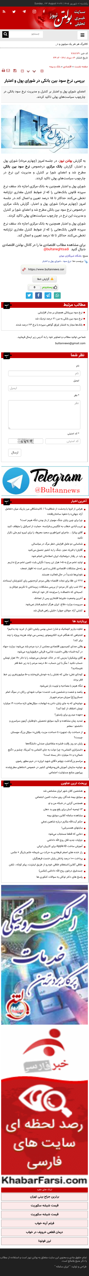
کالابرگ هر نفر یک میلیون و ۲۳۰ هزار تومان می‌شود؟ (60, 44)
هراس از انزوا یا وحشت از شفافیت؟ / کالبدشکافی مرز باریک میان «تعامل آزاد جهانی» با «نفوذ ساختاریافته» (44, 511)
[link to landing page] (66, 18)
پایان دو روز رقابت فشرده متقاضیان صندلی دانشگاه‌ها (54, 744)
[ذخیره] (14, 70)
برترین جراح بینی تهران (44, 1196)
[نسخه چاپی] (3, 70)
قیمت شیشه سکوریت (44, 1205)
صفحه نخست (81, 67)
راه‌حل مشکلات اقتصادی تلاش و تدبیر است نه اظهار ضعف (51, 568)
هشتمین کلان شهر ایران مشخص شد (63, 791)
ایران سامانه (62, 1267)
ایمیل (76, 381)
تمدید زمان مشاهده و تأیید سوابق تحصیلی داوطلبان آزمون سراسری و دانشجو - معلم (46, 723)
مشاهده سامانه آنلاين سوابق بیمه (65, 816)
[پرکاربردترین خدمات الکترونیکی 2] (44, 955)
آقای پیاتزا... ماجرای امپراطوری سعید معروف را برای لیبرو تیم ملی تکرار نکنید (45, 535)
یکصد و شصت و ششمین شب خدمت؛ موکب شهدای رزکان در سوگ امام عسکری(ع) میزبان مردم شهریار (44, 694)
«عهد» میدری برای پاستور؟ (69, 715)
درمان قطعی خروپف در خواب (44, 1232)
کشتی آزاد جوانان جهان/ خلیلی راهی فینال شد (58, 611)
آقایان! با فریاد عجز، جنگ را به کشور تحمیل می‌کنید (55, 550)
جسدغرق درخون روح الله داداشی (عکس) (61, 871)
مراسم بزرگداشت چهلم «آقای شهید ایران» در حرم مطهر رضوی (49, 761)
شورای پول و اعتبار (51, 261)
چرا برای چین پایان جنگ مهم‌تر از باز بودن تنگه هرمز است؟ (51, 520)
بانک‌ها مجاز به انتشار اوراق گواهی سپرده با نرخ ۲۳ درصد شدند (49, 325)
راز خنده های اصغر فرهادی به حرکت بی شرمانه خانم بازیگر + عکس (47, 852)
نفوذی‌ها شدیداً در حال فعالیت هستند (62, 575)
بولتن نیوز (65, 161)
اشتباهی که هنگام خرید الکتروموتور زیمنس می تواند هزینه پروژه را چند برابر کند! (45, 637)
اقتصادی (67, 67)
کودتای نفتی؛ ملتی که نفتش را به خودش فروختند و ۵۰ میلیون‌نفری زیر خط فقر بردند (43, 677)
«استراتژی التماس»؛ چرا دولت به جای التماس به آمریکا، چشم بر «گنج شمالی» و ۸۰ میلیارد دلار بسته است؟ (45, 752)
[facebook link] (38, 295)
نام (77, 366)
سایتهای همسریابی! (72, 828)
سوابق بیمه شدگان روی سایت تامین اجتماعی (59, 797)
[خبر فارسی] (44, 1105)
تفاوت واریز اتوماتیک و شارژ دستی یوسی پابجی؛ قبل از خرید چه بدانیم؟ (45, 629)
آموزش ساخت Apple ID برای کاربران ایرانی (60, 846)
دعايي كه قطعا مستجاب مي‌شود (65, 834)
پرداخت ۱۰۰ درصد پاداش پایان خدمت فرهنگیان (58, 859)
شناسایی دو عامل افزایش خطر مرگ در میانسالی (57, 544)
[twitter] (14, 12)
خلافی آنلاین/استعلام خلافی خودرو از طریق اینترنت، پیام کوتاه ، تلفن (46, 865)
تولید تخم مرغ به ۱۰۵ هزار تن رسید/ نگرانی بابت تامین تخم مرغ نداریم (45, 562)
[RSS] (4, 12)
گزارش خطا (43, 279)
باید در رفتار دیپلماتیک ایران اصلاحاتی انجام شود (57, 556)
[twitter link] (29, 295)
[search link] (5, 34)
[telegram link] (47, 295)
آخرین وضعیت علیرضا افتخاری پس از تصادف (58, 598)
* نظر (76, 395)
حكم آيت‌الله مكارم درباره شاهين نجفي (62, 822)
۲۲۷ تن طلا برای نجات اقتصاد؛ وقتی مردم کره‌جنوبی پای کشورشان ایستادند (43, 581)
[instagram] (34, 12)
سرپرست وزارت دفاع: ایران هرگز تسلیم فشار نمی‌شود (54, 604)
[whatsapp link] (57, 295)
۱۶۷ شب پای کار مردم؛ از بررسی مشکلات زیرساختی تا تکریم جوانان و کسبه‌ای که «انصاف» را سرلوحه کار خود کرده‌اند (46, 589)
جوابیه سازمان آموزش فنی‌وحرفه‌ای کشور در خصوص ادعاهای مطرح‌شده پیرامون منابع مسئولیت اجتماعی (44, 770)
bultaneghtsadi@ (56, 249)
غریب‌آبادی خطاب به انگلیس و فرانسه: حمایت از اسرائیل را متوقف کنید (45, 526)
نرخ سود (67, 261)
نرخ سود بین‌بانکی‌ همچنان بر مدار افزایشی (60, 313)
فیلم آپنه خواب (44, 1223)
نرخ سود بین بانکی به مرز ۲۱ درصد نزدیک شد (58, 319)
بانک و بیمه (54, 67)
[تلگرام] (45, 481)
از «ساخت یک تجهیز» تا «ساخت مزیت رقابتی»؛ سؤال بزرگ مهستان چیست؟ (47, 735)
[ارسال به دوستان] (8, 70)
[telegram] (24, 11)
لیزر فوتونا (44, 1241)
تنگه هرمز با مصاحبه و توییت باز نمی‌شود (61, 686)
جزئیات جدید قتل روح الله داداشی (65, 840)
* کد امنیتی (73, 434)
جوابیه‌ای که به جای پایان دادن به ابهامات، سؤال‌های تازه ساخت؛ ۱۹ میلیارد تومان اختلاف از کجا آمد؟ (43, 706)
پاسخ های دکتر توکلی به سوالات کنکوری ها (60, 877)
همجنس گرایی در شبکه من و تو (65, 803)
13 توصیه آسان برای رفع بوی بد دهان (63, 809)
